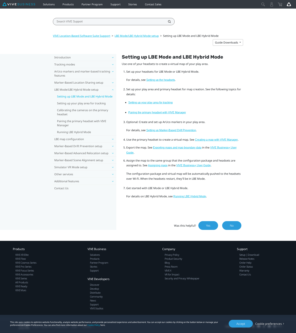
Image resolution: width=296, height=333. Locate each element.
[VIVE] (19, 4)
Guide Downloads (227, 42)
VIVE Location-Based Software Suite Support (81, 36)
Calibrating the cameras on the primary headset (82, 112)
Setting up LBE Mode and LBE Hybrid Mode (85, 96)
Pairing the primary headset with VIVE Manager (81, 123)
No (232, 225)
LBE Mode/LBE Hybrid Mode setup (137, 36)
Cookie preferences (268, 324)
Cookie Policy (93, 325)
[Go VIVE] (289, 4)
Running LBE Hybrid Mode (74, 132)
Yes (208, 225)
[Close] (263, 4)
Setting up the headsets (160, 79)
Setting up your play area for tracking (81, 103)
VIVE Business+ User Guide (193, 165)
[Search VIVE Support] (167, 21)
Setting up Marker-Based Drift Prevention (171, 130)
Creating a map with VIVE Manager (216, 139)
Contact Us (61, 188)
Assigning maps (158, 165)
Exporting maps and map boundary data (177, 147)
